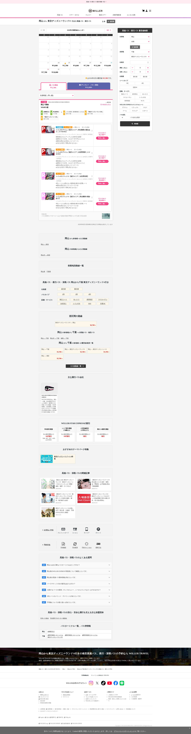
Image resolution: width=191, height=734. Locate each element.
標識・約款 (66, 709)
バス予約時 (134, 697)
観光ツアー (102, 15)
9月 (108, 30)
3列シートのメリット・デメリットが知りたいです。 (64, 596)
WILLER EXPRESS (55, 723)
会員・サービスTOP (91, 695)
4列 (90, 294)
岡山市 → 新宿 (45, 255)
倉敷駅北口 (51, 631)
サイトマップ (110, 709)
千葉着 (49, 271)
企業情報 (42, 709)
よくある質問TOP (135, 695)
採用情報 (50, 709)
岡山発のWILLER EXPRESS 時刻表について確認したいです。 (67, 571)
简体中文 (60, 717)
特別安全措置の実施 (45, 703)
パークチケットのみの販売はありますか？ (61, 584)
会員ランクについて (91, 699)
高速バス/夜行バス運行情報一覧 (95, 1)
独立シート (63, 299)
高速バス (60, 15)
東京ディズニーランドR (55, 637)
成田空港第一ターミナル (55, 635)
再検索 (136, 124)
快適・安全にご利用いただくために (117, 699)
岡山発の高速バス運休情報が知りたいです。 (62, 577)
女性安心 (63, 303)
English (42, 717)
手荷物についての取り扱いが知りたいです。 (62, 602)
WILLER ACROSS (77, 723)
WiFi (89, 303)
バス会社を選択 (135, 117)
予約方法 (47, 545)
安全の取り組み (44, 699)
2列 (63, 294)
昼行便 (63, 289)
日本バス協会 (44, 618)
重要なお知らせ (44, 695)
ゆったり (76, 299)
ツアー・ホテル (74, 15)
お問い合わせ (119, 709)
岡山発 (43, 271)
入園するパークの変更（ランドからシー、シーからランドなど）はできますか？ (74, 590)
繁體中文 (53, 717)
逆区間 (112, 21)
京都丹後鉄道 (117, 15)
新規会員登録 (66, 695)
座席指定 (90, 299)
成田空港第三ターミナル (89, 635)
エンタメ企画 (131, 15)
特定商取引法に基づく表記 (97, 709)
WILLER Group (44, 723)
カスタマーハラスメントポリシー (49, 711)
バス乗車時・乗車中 (136, 699)
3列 (76, 294)
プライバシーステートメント (79, 709)
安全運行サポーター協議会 (58, 618)
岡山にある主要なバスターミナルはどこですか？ (63, 565)
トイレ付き (76, 303)
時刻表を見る (106, 104)
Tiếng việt (68, 717)
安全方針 (42, 701)
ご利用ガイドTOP (113, 695)
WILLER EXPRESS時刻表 (115, 697)
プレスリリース (44, 697)
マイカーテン (102, 299)
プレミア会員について (92, 697)
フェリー (88, 15)
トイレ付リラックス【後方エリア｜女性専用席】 (72, 176)
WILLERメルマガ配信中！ (93, 701)
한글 (47, 717)
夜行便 (76, 289)
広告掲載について (130, 709)
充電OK (102, 303)
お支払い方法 (48, 530)
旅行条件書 (58, 709)
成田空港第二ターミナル (72, 635)
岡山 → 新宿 (45, 244)
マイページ (66, 697)
